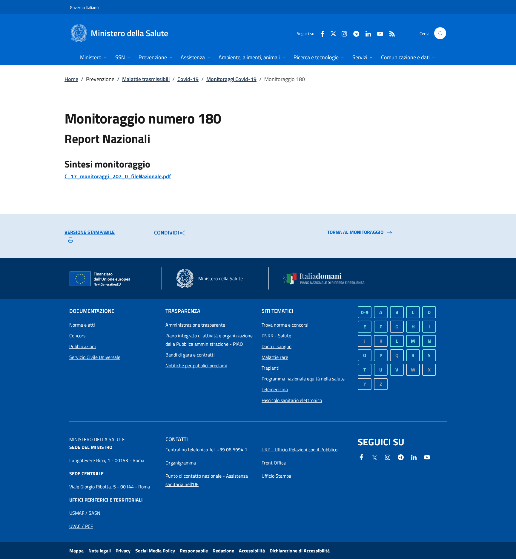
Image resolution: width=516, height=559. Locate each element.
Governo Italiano (84, 7)
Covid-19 (188, 79)
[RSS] (390, 33)
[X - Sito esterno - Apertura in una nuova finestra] (333, 33)
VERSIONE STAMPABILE (89, 232)
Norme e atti (82, 324)
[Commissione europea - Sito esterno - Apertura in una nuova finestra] (100, 279)
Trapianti (271, 367)
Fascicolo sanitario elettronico (292, 400)
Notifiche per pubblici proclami (196, 365)
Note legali (99, 550)
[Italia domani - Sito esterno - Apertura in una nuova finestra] (327, 278)
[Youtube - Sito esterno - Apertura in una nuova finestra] (378, 33)
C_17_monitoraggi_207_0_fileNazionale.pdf (117, 176)
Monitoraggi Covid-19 (231, 79)
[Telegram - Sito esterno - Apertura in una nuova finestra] (400, 456)
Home (71, 79)
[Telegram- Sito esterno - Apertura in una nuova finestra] (354, 33)
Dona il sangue (276, 346)
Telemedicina (275, 389)
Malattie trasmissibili (146, 79)
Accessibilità (252, 550)
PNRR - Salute (276, 335)
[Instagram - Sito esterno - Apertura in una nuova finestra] (342, 33)
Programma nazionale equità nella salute (303, 378)
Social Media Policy (155, 550)
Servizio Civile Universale (94, 357)
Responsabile (194, 550)
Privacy (123, 550)
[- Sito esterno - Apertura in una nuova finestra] (427, 456)
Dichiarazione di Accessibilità (300, 550)
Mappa (76, 550)
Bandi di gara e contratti (190, 354)
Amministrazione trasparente (195, 324)
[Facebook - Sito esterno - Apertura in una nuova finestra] (320, 33)
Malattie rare (275, 357)
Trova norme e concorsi (285, 324)
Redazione (223, 550)
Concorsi (78, 335)
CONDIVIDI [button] (166, 233)
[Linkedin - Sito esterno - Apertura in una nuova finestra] (366, 33)
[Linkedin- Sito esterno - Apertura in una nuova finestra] (413, 456)
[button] (440, 33)
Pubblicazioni (82, 346)
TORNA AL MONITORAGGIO (355, 232)
